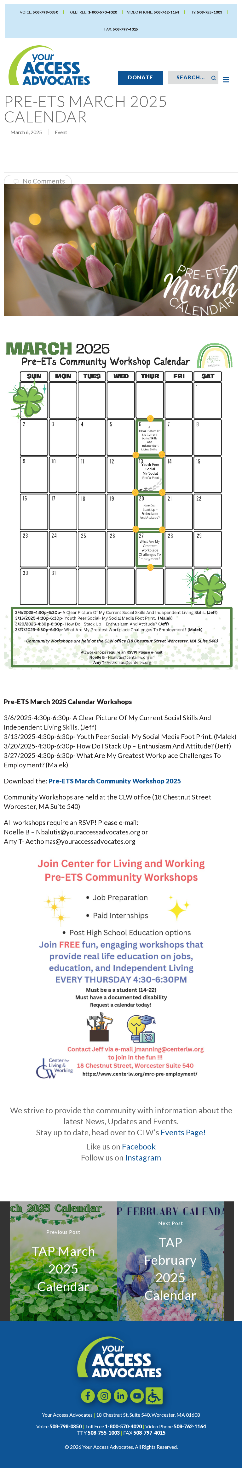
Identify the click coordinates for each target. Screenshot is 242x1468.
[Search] (213, 77)
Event (61, 132)
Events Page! (183, 1132)
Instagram (143, 1157)
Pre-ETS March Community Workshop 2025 (115, 781)
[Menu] (225, 79)
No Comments (43, 181)
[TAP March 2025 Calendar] (63, 1261)
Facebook (139, 1146)
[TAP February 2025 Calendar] (170, 1261)
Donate (140, 77)
